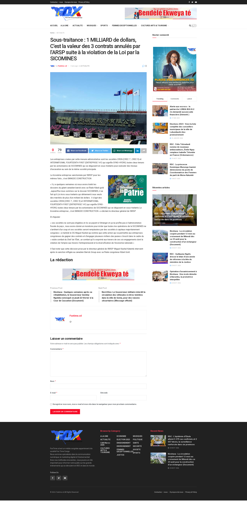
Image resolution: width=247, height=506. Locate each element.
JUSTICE (120, 455)
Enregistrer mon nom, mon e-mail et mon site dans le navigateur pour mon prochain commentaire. (95, 404)
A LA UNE (64, 26)
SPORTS (104, 26)
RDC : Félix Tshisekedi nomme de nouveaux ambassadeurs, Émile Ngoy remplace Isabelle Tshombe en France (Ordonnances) (182, 149)
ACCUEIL (54, 26)
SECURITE (137, 446)
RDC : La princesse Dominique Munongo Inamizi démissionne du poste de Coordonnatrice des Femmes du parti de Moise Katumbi (183, 169)
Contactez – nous (56, 2)
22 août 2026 (176, 283)
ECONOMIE (121, 436)
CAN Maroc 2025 (105, 444)
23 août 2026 (160, 223)
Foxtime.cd (62, 66)
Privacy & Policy (84, 2)
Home (52, 33)
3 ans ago (74, 66)
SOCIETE (136, 449)
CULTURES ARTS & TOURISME (154, 26)
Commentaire (57, 349)
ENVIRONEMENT (124, 446)
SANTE (136, 443)
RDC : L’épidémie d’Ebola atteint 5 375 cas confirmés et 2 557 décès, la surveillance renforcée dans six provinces (174, 216)
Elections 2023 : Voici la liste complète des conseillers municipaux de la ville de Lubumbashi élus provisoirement (183, 129)
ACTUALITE (78, 26)
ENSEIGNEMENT (124, 443)
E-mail (53, 393)
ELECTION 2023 (123, 439)
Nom (53, 381)
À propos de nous (71, 2)
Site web (103, 393)
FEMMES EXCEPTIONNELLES (124, 26)
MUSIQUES (91, 26)
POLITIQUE (137, 439)
